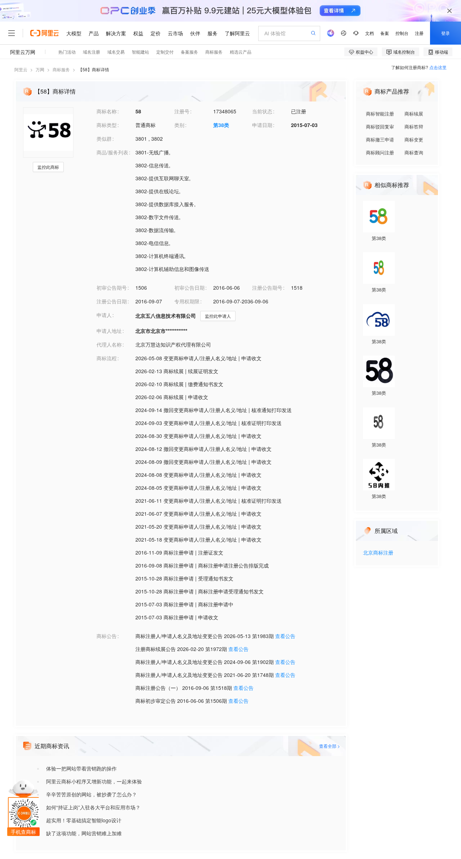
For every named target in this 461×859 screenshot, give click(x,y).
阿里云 (20, 69)
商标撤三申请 (380, 139)
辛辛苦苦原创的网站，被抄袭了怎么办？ (91, 794)
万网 (40, 69)
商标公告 (107, 635)
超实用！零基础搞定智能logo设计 (83, 820)
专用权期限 (187, 301)
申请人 (104, 314)
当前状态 (262, 111)
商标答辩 (413, 126)
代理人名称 (109, 344)
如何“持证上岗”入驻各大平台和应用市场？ (93, 807)
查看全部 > (329, 746)
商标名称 (107, 111)
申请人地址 (109, 330)
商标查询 (413, 152)
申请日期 (262, 124)
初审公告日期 (189, 287)
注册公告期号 (267, 287)
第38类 (221, 124)
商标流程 (107, 358)
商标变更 (413, 139)
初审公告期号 (112, 287)
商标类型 (107, 124)
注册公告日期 (112, 301)
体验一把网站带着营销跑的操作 (81, 768)
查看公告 (285, 635)
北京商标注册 (378, 553)
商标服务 (61, 69)
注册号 (181, 111)
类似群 (104, 138)
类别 (179, 124)
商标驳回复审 (380, 126)
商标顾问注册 (380, 152)
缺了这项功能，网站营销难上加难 (84, 833)
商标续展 (413, 113)
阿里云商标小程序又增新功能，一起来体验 (94, 781)
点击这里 (438, 67)
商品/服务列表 (112, 152)
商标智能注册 (380, 113)
